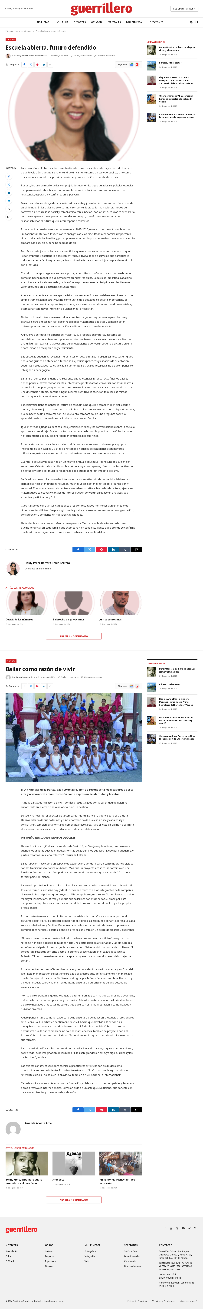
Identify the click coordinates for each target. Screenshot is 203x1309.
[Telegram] (9, 201)
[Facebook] (9, 176)
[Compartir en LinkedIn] (44, 64)
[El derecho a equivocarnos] (73, 603)
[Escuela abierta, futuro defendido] (74, 116)
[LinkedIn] (9, 192)
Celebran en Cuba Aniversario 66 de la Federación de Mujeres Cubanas (177, 116)
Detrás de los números (19, 619)
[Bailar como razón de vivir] (74, 737)
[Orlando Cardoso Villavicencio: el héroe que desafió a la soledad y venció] (151, 99)
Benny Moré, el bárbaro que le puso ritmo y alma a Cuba (177, 49)
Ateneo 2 (57, 1179)
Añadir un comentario (74, 636)
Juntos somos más (110, 619)
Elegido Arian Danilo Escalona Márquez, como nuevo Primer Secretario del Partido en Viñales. (176, 80)
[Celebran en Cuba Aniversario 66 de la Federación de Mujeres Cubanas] (151, 117)
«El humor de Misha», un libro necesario (117, 1181)
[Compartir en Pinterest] (37, 64)
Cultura (62, 22)
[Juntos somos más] (120, 603)
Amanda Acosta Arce (25, 677)
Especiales (114, 22)
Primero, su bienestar (170, 62)
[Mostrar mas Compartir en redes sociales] (50, 64)
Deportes (80, 22)
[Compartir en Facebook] (24, 64)
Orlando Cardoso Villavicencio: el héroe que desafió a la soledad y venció (176, 98)
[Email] (9, 217)
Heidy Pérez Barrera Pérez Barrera (31, 55)
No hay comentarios (83, 55)
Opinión (96, 22)
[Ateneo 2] (73, 1164)
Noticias (43, 22)
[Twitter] (9, 184)
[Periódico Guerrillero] (101, 8)
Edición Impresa (184, 8)
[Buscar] (196, 22)
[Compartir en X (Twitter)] (31, 64)
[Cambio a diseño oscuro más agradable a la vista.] (191, 22)
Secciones (156, 22)
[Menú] (6, 22)
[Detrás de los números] (27, 603)
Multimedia (134, 22)
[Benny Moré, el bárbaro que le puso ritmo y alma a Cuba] (151, 50)
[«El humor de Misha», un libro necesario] (120, 1164)
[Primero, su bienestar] (151, 65)
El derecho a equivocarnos (68, 619)
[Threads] (9, 209)
